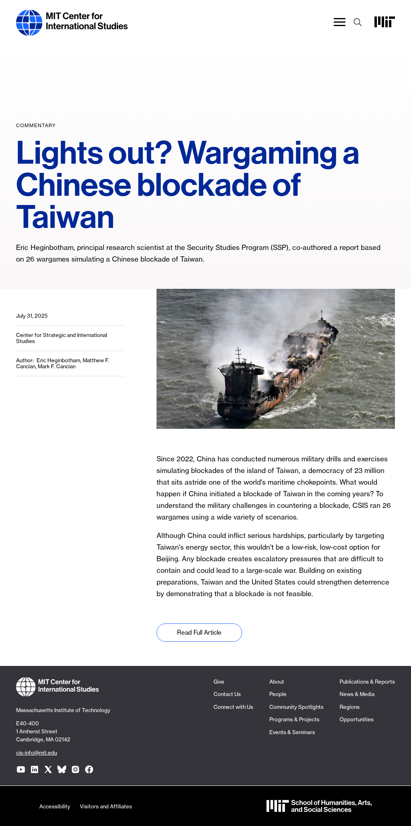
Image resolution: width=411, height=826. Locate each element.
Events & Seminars (292, 732)
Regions (350, 707)
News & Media (357, 694)
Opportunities (357, 719)
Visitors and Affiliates (106, 806)
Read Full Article (199, 632)
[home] (72, 31)
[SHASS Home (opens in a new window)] (319, 808)
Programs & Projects (294, 719)
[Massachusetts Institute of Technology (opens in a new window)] (384, 24)
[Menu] (340, 23)
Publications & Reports (367, 681)
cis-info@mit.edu (36, 752)
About (276, 681)
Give (219, 681)
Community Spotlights (296, 707)
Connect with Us (233, 707)
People (278, 694)
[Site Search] (358, 23)
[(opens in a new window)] (21, 769)
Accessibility (54, 806)
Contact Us (227, 694)
